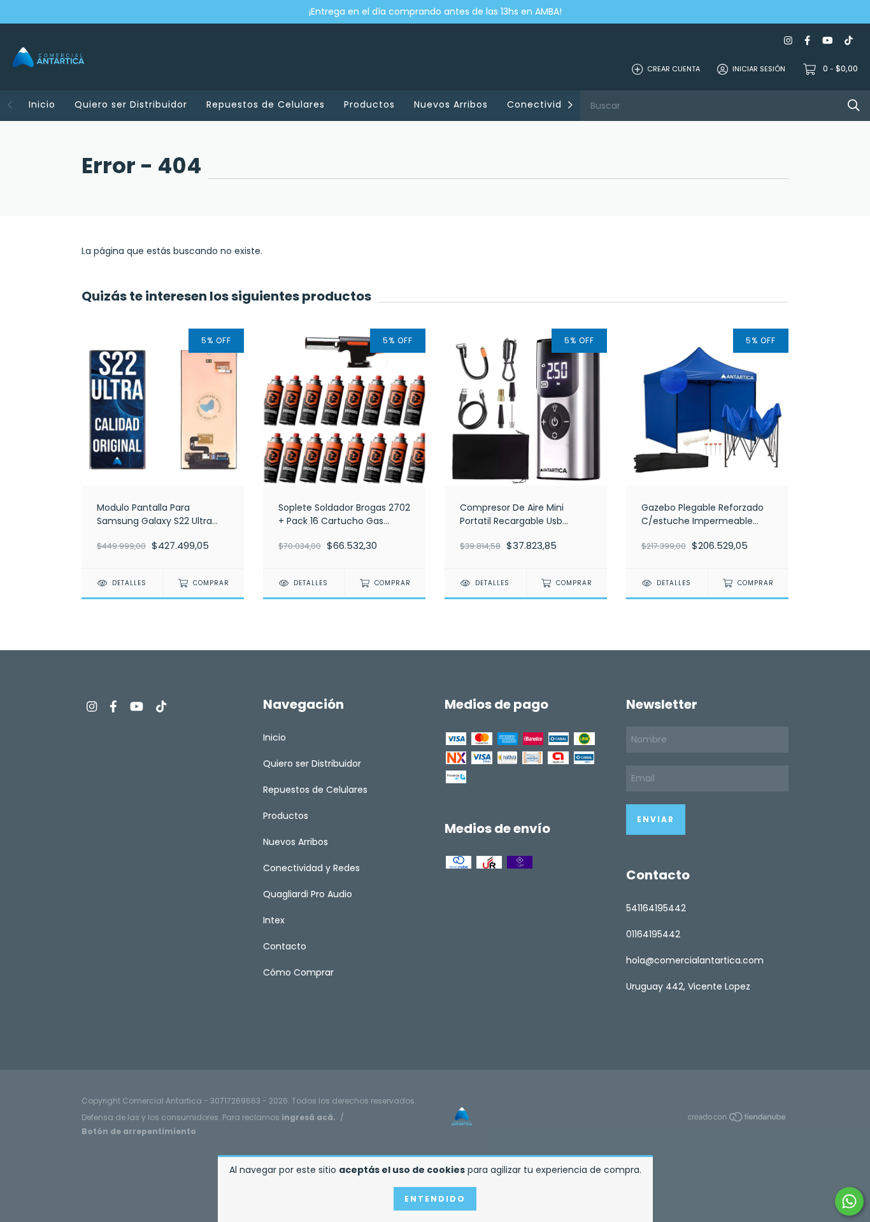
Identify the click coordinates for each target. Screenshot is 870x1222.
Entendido (435, 1198)
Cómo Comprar (298, 972)
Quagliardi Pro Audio (307, 894)
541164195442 (656, 908)
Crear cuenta (673, 69)
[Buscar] (854, 105)
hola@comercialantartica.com (695, 960)
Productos (369, 104)
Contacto (284, 946)
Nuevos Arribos (451, 104)
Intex (274, 920)
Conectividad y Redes (311, 868)
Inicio (42, 104)
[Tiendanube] (737, 1118)
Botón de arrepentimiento (139, 1131)
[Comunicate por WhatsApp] (849, 1201)
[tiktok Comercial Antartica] (848, 40)
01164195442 (653, 934)
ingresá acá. (309, 1117)
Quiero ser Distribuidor (131, 104)
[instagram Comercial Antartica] (788, 40)
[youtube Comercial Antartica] (827, 40)
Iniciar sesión (758, 69)
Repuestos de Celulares (265, 104)
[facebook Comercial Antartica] (807, 40)
